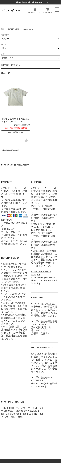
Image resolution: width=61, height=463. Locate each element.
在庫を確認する (14, 132)
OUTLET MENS (13, 29)
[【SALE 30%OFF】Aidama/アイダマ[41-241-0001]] (15, 96)
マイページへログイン (35, 12)
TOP (2, 29)
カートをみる (47, 12)
